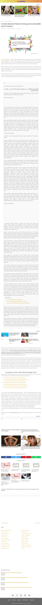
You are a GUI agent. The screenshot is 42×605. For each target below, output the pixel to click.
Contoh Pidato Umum (5, 533)
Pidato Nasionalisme (25, 538)
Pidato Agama (4, 541)
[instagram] (17, 596)
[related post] (5, 465)
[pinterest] (26, 457)
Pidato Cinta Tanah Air (26, 530)
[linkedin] (25, 596)
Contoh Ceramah (5, 531)
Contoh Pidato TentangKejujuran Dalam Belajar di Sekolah (15, 481)
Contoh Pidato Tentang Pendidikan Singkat (25, 480)
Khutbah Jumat (4, 536)
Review (23, 548)
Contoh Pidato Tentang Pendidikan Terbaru (15, 299)
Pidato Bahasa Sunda (5, 548)
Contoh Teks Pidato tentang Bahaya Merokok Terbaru (16, 577)
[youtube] (29, 596)
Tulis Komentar (18, 28)
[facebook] (6, 457)
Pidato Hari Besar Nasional (26, 533)
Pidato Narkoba (24, 536)
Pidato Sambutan (25, 543)
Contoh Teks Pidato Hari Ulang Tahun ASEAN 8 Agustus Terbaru (18, 587)
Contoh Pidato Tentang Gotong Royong (13, 572)
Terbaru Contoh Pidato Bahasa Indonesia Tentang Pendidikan (18, 303)
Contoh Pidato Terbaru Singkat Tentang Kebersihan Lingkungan (16, 379)
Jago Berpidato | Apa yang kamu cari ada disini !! (23, 603)
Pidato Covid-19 (25, 531)
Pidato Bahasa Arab (5, 543)
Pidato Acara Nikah (5, 538)
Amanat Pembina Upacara (6, 530)
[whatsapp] (36, 457)
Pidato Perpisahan (25, 541)
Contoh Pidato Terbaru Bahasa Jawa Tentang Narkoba (14, 377)
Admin (4, 28)
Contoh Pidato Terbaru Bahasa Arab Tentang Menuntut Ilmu (15, 384)
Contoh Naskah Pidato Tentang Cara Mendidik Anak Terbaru (25, 470)
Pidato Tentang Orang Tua (26, 546)
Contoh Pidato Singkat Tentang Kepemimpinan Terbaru (16, 582)
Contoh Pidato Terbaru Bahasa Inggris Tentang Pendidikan (15, 387)
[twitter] (16, 457)
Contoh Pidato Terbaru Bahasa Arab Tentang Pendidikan (15, 382)
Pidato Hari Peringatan (26, 535)
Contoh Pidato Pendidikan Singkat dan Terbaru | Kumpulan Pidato (5, 483)
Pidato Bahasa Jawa (5, 546)
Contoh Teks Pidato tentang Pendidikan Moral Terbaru (17, 301)
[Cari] (40, 1)
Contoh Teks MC (5, 535)
